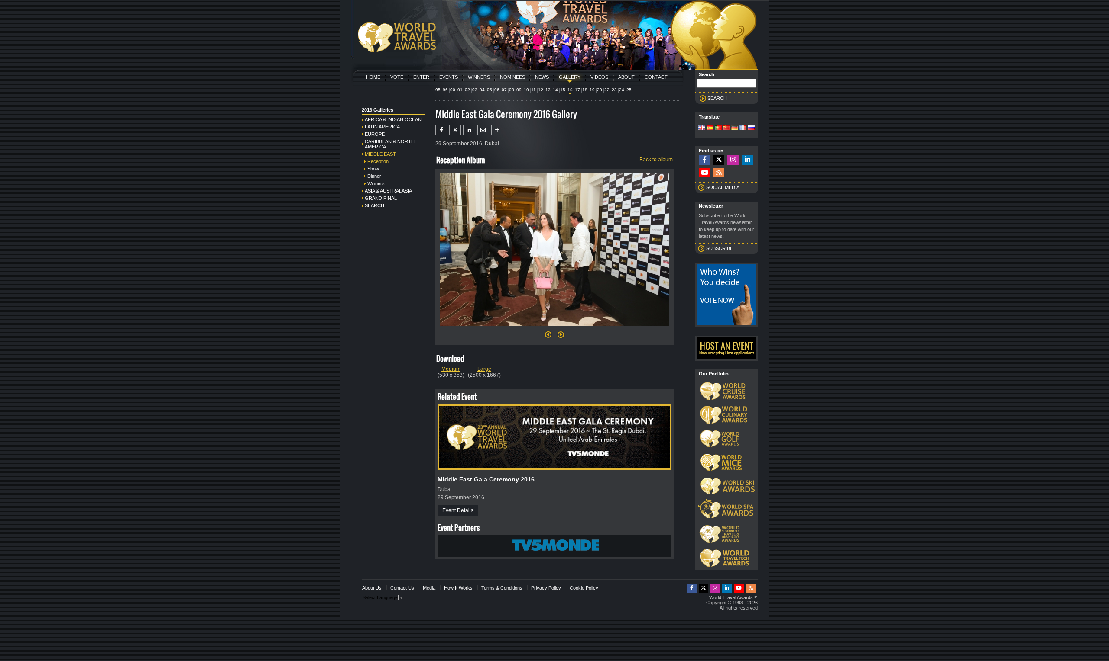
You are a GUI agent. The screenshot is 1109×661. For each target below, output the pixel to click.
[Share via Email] (483, 130)
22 (607, 89)
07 (504, 89)
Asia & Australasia (388, 190)
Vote (396, 77)
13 (548, 89)
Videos (599, 77)
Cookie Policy (584, 587)
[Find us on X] (718, 160)
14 (555, 89)
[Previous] (548, 337)
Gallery (569, 77)
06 (496, 89)
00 (452, 89)
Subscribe (719, 248)
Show (373, 168)
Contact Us (402, 587)
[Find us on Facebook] (704, 160)
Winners (479, 77)
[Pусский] (751, 128)
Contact (656, 77)
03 (474, 89)
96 (445, 89)
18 (584, 89)
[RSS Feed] (718, 173)
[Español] (710, 128)
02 (467, 89)
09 (519, 89)
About (626, 77)
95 (438, 89)
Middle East (380, 154)
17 (577, 89)
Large (484, 369)
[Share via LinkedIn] (469, 130)
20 (599, 89)
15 (562, 89)
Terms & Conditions (501, 587)
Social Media (722, 187)
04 (482, 89)
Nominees (512, 77)
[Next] (554, 329)
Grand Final (381, 198)
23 (614, 89)
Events (448, 77)
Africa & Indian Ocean (393, 119)
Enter (421, 77)
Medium (450, 369)
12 (540, 89)
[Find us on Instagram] (733, 160)
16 (570, 89)
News (542, 77)
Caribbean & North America (390, 144)
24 (621, 89)
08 (511, 89)
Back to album (656, 160)
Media (429, 587)
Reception (378, 161)
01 (460, 89)
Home (373, 77)
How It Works (458, 587)
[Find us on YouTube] (704, 173)
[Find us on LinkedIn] (747, 160)
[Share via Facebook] (441, 130)
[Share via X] (455, 130)
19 (592, 89)
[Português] (718, 128)
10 (526, 89)
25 (629, 89)
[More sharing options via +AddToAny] (497, 130)
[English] (701, 128)
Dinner (374, 176)
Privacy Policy (546, 587)
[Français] (742, 128)
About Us (372, 587)
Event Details (457, 510)
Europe (375, 134)
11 (533, 89)
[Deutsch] (734, 128)
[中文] (726, 128)
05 (489, 89)
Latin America (382, 126)
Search (374, 205)
